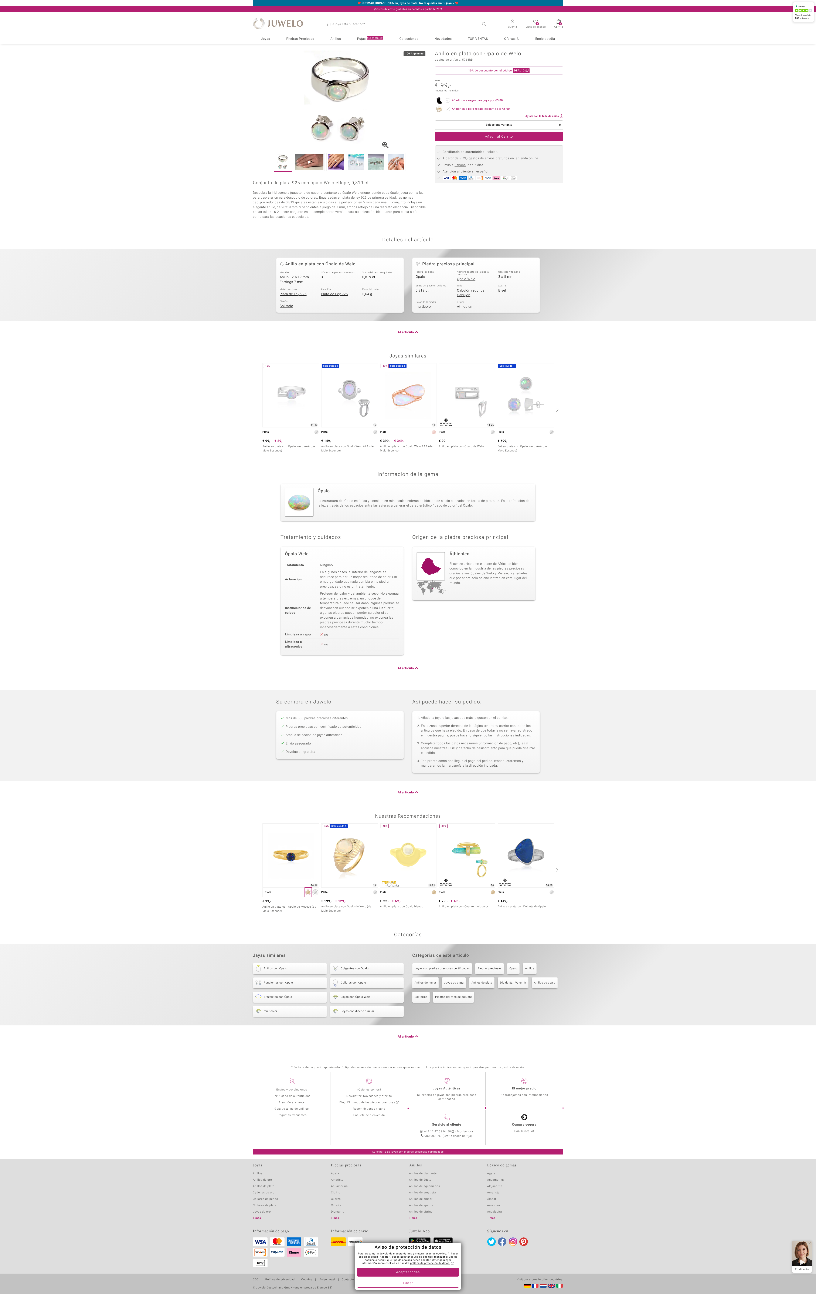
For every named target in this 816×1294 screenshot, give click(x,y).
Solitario (286, 306)
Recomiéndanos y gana (369, 1109)
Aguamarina (495, 1180)
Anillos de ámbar (420, 1199)
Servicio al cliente (446, 1124)
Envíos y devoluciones (291, 1090)
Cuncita (336, 1205)
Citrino (335, 1193)
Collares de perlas (265, 1199)
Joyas (265, 39)
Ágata (335, 1174)
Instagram (513, 1241)
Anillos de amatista (422, 1193)
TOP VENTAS (478, 39)
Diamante (337, 1212)
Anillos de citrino (421, 1212)
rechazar (439, 1257)
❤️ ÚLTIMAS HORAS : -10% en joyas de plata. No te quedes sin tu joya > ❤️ (408, 3)
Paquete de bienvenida (369, 1115)
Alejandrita (494, 1186)
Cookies (306, 1280)
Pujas (370, 39)
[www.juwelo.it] (559, 1286)
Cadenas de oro (264, 1193)
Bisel (502, 290)
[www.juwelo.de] (527, 1286)
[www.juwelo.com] (551, 1286)
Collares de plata (264, 1205)
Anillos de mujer (425, 983)
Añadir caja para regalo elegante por (481, 109)
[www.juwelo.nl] (543, 1286)
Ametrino (493, 1205)
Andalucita (494, 1212)
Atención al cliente (292, 1102)
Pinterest (523, 1241)
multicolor (424, 306)
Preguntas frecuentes (292, 1115)
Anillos (335, 39)
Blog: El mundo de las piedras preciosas (367, 1102)
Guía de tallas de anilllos (292, 1109)
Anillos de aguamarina (424, 1186)
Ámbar (491, 1199)
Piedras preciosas (489, 969)
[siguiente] (557, 409)
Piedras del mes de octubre (453, 997)
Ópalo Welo (466, 279)
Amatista (337, 1180)
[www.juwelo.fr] (535, 1286)
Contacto (348, 1280)
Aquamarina (339, 1186)
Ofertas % (511, 39)
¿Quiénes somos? (369, 1090)
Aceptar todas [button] (408, 1272)
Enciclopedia (545, 39)
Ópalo (420, 276)
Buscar (485, 24)
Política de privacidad (280, 1280)
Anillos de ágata (420, 1180)
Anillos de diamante (423, 1174)
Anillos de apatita (421, 1205)
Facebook (502, 1241)
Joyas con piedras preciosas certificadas (442, 969)
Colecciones (409, 39)
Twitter (491, 1241)
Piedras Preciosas (300, 39)
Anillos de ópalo (544, 983)
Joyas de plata (454, 983)
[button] (512, 24)
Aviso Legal (327, 1280)
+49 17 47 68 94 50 (437, 1132)
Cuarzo (336, 1199)
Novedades (443, 39)
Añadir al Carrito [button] (499, 136)
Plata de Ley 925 (293, 294)
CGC (256, 1280)
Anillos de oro (262, 1180)
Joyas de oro (262, 1212)
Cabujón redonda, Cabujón (471, 293)
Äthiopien (464, 306)
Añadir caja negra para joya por (477, 100)
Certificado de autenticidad (292, 1096)
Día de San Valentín (513, 983)
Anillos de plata (482, 983)
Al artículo (406, 332)
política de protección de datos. (430, 1263)
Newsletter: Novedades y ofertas (369, 1096)
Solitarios (421, 997)
